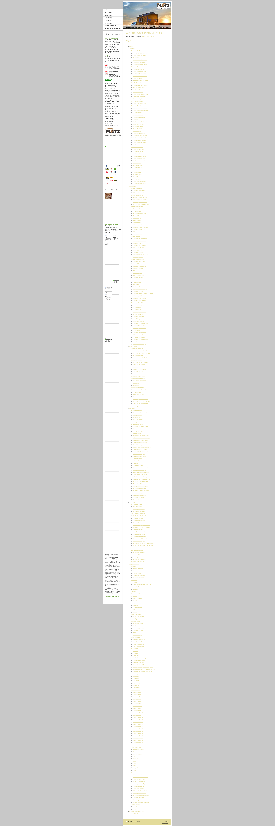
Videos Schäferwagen (138, 646)
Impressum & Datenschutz (136, 811)
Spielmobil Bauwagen (139, 454)
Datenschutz (134, 813)
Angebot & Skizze (137, 598)
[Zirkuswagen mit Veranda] (115, 301)
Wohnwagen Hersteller (137, 550)
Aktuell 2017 (136, 676)
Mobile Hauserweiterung (139, 658)
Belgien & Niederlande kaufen (141, 204)
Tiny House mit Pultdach (139, 142)
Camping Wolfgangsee (139, 520)
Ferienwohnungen (137, 635)
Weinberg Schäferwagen (139, 380)
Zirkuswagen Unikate (138, 193)
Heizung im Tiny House (139, 87)
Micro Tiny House (137, 174)
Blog (132, 772)
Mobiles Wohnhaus (138, 128)
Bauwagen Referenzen (137, 433)
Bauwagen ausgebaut (137, 424)
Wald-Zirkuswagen (138, 314)
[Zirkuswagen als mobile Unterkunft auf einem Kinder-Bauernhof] (115, 257)
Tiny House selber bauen (139, 55)
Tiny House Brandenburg (139, 154)
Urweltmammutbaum (139, 749)
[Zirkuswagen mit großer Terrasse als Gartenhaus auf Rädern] (108, 240)
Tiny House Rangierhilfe (139, 71)
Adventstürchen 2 (137, 694)
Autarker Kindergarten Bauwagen (142, 447)
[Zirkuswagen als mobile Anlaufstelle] (115, 375)
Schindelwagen (137, 218)
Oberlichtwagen (137, 220)
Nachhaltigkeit (137, 800)
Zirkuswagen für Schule (139, 312)
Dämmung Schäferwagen (139, 369)
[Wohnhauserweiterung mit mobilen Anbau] (115, 338)
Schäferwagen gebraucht (138, 376)
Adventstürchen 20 (138, 735)
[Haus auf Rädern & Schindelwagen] (108, 323)
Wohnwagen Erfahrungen (138, 513)
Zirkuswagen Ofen (138, 257)
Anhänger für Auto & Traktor (140, 619)
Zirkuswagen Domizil (138, 291)
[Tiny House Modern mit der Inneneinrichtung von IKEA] (108, 264)
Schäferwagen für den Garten (141, 390)
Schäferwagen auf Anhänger (140, 362)
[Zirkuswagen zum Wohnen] (108, 353)
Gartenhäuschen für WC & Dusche (142, 584)
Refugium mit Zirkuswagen (140, 289)
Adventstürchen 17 (138, 729)
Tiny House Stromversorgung (140, 85)
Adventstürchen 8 (137, 708)
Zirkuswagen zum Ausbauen (140, 227)
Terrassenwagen (137, 309)
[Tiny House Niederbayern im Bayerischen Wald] (108, 515)
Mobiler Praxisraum (138, 305)
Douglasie (135, 768)
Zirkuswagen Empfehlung (140, 790)
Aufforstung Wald (136, 747)
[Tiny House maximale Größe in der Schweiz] (108, 456)
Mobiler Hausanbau (138, 126)
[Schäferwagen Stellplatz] (108, 493)
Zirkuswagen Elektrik (138, 247)
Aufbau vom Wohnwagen (137, 561)
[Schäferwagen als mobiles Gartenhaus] (115, 242)
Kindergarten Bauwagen (139, 470)
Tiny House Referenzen (137, 147)
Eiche (134, 763)
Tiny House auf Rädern (139, 133)
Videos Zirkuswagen (138, 644)
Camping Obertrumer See (140, 522)
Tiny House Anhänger (138, 69)
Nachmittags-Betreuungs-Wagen (141, 483)
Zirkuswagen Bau (135, 236)
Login (166, 821)
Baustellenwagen (137, 428)
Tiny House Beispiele (136, 105)
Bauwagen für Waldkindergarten (141, 479)
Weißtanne (136, 758)
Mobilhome (136, 57)
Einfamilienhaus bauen (139, 575)
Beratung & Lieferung (137, 593)
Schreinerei (134, 580)
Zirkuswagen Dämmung (139, 245)
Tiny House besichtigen (139, 779)
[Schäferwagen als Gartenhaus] (108, 478)
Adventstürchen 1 (137, 692)
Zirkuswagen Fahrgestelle (140, 238)
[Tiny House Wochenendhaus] (115, 239)
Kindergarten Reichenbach (140, 442)
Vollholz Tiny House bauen (140, 176)
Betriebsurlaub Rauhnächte (140, 777)
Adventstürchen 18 (138, 731)
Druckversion (131, 821)
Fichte (134, 770)
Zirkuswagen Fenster (138, 250)
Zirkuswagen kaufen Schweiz (140, 199)
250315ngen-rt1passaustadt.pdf (113, 74)
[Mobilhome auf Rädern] (108, 279)
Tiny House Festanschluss (140, 53)
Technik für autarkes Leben (138, 83)
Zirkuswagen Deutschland (140, 202)
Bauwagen (132, 408)
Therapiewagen (137, 282)
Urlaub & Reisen (135, 621)
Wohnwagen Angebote (139, 511)
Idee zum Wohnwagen (139, 541)
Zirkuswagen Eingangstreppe (141, 254)
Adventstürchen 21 (138, 738)
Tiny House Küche (137, 78)
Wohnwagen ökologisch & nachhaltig (143, 545)
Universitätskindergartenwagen (141, 438)
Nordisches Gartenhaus (139, 209)
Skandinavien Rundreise (139, 532)
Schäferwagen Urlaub (138, 628)
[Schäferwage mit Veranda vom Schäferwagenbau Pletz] (108, 290)
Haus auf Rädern (137, 215)
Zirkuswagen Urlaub (138, 630)
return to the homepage (148, 36)
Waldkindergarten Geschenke (141, 795)
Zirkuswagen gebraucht (137, 195)
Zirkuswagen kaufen (136, 188)
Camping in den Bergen (139, 534)
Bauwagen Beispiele (136, 458)
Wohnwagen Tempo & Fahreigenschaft (143, 543)
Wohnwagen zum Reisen (139, 559)
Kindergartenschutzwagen (140, 449)
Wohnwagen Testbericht (139, 793)
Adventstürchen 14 (138, 722)
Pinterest (135, 651)
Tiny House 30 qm (138, 167)
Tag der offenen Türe (138, 662)
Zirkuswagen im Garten (139, 261)
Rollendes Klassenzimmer (140, 461)
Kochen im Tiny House (139, 99)
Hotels (134, 632)
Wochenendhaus (137, 165)
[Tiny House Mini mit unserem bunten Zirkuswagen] (108, 340)
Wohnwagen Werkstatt (139, 552)
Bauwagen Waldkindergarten (140, 486)
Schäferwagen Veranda (139, 396)
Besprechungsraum (138, 268)
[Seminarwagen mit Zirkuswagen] (115, 456)
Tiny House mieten (138, 115)
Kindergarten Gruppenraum (140, 451)
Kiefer (134, 751)
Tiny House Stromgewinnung (140, 94)
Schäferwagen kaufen (137, 348)
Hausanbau (136, 284)
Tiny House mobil (137, 112)
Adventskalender (135, 690)
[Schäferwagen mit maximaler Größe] (115, 360)
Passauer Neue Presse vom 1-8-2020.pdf (114, 67)
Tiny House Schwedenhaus (140, 156)
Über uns (133, 591)
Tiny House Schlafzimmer (140, 76)
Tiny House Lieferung (138, 788)
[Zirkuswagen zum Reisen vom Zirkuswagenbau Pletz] (115, 281)
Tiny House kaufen (136, 50)
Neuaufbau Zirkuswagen (139, 344)
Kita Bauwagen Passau (139, 465)
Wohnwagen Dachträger (139, 784)
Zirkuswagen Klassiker (139, 190)
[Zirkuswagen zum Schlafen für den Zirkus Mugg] (108, 360)
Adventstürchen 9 (137, 710)
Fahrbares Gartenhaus (139, 337)
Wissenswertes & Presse (137, 774)
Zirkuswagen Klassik (138, 316)
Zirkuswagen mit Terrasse (140, 335)
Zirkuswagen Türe (138, 252)
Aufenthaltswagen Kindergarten (141, 477)
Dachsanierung (137, 573)
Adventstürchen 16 (138, 726)
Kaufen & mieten (137, 607)
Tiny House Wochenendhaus (140, 138)
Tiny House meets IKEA (139, 786)
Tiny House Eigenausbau (139, 181)
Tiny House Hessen (138, 151)
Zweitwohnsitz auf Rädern (140, 108)
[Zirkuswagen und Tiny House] (108, 441)
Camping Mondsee (138, 518)
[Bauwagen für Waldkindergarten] (115, 397)
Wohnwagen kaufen (136, 504)
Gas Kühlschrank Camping (140, 96)
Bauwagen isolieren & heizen (140, 412)
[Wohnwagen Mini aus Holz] (115, 500)
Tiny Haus (135, 119)
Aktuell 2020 (136, 683)
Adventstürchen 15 (138, 724)
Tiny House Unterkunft (139, 160)
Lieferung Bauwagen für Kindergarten (143, 667)
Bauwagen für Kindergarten (140, 426)
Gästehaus (136, 385)
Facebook (135, 653)
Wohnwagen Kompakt (139, 509)
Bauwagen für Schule (138, 497)
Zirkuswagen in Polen (138, 797)
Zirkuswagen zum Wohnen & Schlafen (143, 293)
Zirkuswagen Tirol (138, 277)
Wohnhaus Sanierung (138, 577)
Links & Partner (135, 804)
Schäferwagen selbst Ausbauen (141, 357)
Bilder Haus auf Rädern (139, 639)
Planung (135, 600)
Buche (134, 765)
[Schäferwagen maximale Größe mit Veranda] (115, 382)
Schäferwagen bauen (136, 360)
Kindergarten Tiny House (139, 456)
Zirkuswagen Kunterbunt (139, 328)
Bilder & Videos (135, 637)
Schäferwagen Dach (138, 371)
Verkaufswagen (137, 131)
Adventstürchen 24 (138, 745)
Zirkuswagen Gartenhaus (139, 298)
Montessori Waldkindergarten (141, 490)
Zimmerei (133, 566)
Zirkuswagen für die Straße (140, 323)
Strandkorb (136, 587)
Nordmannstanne (137, 754)
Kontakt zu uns (135, 609)
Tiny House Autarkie (138, 149)
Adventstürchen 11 (138, 715)
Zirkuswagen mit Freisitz (139, 300)
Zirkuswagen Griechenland (140, 296)
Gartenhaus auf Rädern (139, 124)
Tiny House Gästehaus (139, 170)
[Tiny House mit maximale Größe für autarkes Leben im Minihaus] (108, 257)
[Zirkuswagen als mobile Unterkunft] (108, 316)
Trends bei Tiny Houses (139, 781)
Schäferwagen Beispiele (137, 387)
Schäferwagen (133, 346)
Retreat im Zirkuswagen (139, 266)
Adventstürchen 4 (137, 699)
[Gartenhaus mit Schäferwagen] (115, 493)
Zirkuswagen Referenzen (137, 259)
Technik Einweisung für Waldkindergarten (144, 669)
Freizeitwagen (136, 341)
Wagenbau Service (134, 564)
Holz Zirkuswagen (137, 270)
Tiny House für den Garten (140, 64)
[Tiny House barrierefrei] (115, 353)
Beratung (135, 596)
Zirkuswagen (132, 186)
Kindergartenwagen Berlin (140, 474)
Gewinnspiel (136, 674)
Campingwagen (137, 222)
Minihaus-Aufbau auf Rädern (141, 80)
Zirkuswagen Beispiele (137, 302)
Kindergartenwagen (138, 431)
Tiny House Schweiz (138, 179)
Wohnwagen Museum (138, 557)
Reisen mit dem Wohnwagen (140, 538)
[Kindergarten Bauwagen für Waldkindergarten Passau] (108, 500)
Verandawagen (137, 307)
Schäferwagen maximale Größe (141, 353)
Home (130, 46)
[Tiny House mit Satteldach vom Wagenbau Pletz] (108, 375)
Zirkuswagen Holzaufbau (139, 241)
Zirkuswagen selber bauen (140, 225)
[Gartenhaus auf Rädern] (115, 316)
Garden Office (136, 264)
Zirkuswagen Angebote (137, 206)
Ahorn (134, 761)
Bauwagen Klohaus (138, 419)
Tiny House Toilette (138, 92)
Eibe (134, 756)
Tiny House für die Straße (139, 183)
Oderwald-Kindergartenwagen (141, 435)
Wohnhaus (136, 280)
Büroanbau (136, 570)
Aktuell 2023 (134, 648)
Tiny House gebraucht (137, 101)
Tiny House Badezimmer (139, 73)
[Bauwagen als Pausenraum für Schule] (108, 419)
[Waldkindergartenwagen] (108, 298)
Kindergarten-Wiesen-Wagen (140, 440)
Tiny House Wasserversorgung (141, 89)
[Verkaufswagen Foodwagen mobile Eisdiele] (108, 382)
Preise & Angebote (136, 614)
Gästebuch (136, 655)
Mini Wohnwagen (137, 506)
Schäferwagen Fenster (139, 373)
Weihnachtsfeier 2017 (138, 664)
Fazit (134, 548)
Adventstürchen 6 (137, 703)
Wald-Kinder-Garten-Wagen (140, 481)
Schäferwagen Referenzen (138, 378)
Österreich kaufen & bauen (140, 197)
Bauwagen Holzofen (138, 422)
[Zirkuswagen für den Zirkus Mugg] (108, 301)
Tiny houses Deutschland (139, 103)
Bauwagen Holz (137, 417)
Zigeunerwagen (137, 231)
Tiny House (132, 48)
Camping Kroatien (138, 529)
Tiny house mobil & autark (140, 60)
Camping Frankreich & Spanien (141, 527)
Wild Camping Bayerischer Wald (141, 525)
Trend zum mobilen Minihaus (141, 802)
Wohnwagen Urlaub (138, 623)
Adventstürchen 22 (138, 740)
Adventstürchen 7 (137, 706)
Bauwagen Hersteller (136, 410)
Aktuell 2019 (136, 680)
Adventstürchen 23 (138, 742)
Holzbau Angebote (138, 568)
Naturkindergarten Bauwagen (141, 472)
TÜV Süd (135, 809)
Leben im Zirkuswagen (139, 325)
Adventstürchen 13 (138, 719)
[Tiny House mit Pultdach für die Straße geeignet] (108, 397)
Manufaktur (134, 582)
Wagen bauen (136, 603)
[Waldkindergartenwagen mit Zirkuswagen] (115, 441)
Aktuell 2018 (136, 678)
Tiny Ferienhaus (137, 163)
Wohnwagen (132, 502)
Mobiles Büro (136, 330)
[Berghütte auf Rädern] (115, 434)
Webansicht (165, 823)
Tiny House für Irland (138, 144)
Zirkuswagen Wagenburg (139, 332)
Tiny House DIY (137, 172)
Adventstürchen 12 (138, 717)
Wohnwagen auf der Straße (138, 536)
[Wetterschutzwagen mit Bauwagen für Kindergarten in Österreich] (115, 515)
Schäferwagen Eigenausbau (140, 403)
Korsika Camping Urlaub (139, 516)
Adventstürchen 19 (138, 733)
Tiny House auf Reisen (139, 660)
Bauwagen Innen (137, 415)
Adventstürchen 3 (137, 696)
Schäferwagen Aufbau (139, 364)
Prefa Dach (136, 806)
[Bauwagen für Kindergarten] (115, 323)
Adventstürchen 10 (138, 713)
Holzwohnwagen (137, 234)
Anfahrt (135, 612)
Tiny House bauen (136, 67)
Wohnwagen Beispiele (137, 554)
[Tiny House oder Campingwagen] (115, 294)
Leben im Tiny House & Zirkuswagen (142, 671)
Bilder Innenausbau (138, 642)
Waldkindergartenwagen (139, 213)
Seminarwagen (137, 286)
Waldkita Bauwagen (138, 493)
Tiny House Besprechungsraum (141, 110)
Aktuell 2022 (136, 687)
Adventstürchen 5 (137, 701)
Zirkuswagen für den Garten (140, 339)
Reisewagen (136, 383)
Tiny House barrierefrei (139, 117)
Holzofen (135, 367)
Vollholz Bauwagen (138, 445)
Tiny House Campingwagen (140, 135)
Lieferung (135, 605)
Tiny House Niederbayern (139, 158)
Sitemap (138, 821)
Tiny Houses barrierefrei (139, 62)
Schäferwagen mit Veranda (140, 351)
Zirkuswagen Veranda (139, 321)
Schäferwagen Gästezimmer (140, 399)
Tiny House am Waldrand (139, 140)
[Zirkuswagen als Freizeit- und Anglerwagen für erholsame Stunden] (115, 264)
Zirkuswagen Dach (138, 243)
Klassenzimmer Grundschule (140, 467)
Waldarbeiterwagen (138, 355)
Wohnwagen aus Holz (138, 616)
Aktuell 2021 (136, 685)
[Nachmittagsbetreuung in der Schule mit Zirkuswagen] (115, 419)
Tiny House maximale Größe (140, 121)
